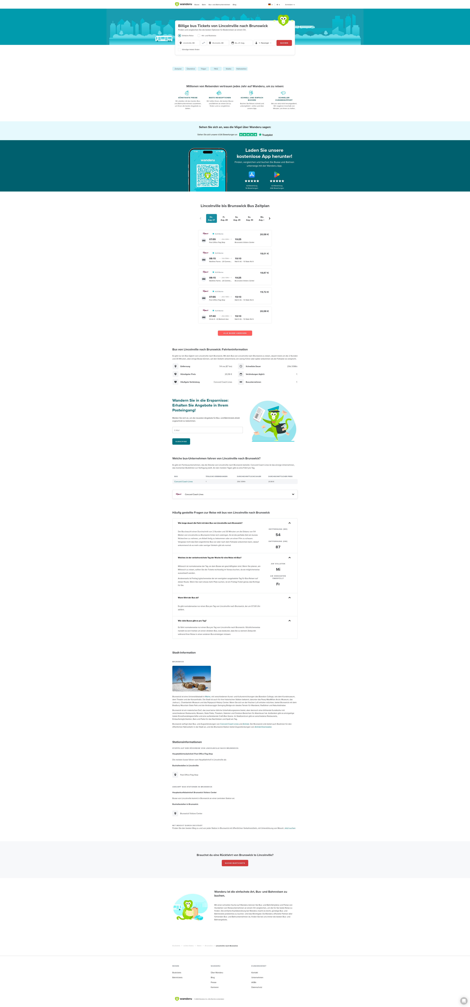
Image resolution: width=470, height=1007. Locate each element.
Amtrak (246, 724)
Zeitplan (178, 69)
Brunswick (209, 946)
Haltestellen (241, 69)
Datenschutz (256, 987)
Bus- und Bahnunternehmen (219, 5)
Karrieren (215, 987)
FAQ (216, 69)
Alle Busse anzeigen (235, 333)
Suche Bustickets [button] (235, 863)
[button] (270, 4)
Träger (203, 69)
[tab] (187, 37)
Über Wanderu (217, 972)
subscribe (181, 441)
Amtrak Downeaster (263, 727)
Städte (228, 69)
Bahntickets (177, 977)
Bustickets (176, 946)
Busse (196, 5)
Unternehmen (257, 977)
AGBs (253, 982)
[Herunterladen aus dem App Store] (252, 174)
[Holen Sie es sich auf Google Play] (277, 174)
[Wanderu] (183, 4)
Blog (234, 5)
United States (188, 946)
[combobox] (189, 43)
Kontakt (254, 972)
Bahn (204, 5)
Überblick (191, 69)
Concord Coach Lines (183, 481)
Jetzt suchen (289, 828)
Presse (213, 982)
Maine (207, 696)
